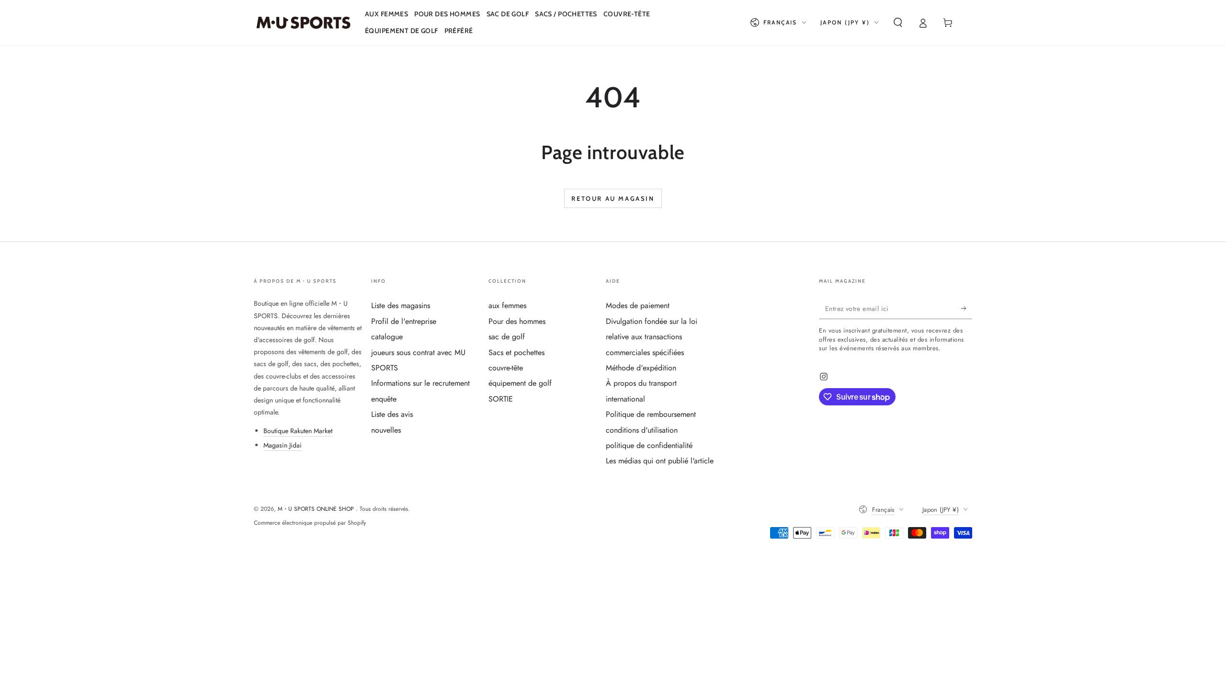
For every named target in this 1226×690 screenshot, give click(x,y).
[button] (897, 22)
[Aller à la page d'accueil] (303, 22)
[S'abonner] (966, 308)
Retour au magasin (612, 198)
